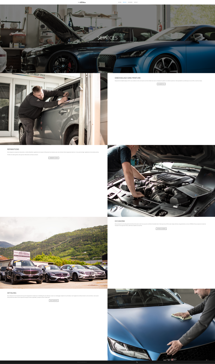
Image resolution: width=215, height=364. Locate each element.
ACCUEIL (119, 2)
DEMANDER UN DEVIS (53, 157)
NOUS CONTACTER (54, 300)
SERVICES (124, 2)
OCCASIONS (130, 2)
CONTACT (136, 2)
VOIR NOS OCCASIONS (161, 228)
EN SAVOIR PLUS (161, 84)
